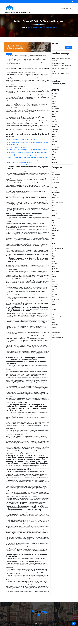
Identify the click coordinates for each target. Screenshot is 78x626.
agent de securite (56, 174)
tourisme (54, 330)
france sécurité (55, 251)
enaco (53, 240)
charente (54, 195)
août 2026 (54, 93)
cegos (53, 194)
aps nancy (54, 187)
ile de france (55, 268)
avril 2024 (54, 139)
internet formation (56, 271)
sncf (53, 314)
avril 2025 (54, 119)
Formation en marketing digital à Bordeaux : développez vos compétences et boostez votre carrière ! (27, 69)
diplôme (54, 228)
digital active (55, 227)
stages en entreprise (39, 62)
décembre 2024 (55, 126)
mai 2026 (54, 98)
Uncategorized (55, 334)
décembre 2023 (55, 146)
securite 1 (54, 309)
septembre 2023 (55, 151)
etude (53, 243)
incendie (54, 269)
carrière (36, 55)
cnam (53, 205)
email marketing (37, 56)
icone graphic (55, 264)
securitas (54, 306)
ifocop (53, 266)
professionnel (55, 297)
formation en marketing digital (34, 58)
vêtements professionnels (57, 337)
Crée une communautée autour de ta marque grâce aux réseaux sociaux (22, 164)
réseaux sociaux (32, 62)
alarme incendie (55, 177)
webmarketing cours (56, 339)
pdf (53, 292)
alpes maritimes (55, 182)
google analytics (20, 59)
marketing (20, 53)
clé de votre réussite (42, 55)
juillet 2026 (54, 95)
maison (54, 281)
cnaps (53, 207)
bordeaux (33, 55)
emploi (53, 236)
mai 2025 (54, 118)
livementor (54, 278)
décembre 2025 (55, 106)
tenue (53, 329)
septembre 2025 (55, 111)
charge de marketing (56, 199)
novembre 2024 (55, 128)
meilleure (54, 291)
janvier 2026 (54, 105)
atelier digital (55, 190)
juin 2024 (54, 136)
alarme (53, 175)
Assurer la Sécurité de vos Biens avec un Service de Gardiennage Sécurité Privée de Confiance (61, 58)
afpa (53, 171)
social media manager (57, 316)
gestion (54, 256)
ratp (53, 301)
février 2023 (54, 162)
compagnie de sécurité (57, 213)
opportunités (13, 60)
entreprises (43, 56)
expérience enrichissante (16, 58)
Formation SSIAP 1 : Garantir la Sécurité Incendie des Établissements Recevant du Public (61, 70)
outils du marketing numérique (21, 60)
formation (54, 245)
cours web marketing (56, 217)
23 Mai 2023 (9, 53)
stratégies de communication (15, 63)
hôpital (54, 261)
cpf (53, 220)
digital (28, 56)
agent (53, 172)
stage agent (54, 322)
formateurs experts (24, 58)
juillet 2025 (54, 114)
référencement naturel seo (24, 62)
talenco (54, 327)
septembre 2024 (55, 131)
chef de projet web (56, 203)
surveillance (55, 324)
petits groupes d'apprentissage (34, 60)
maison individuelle (56, 283)
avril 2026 (54, 100)
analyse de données (27, 55)
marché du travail (39, 59)
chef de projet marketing (57, 202)
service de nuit (55, 311)
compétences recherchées (11, 56)
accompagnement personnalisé (13, 55)
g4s (53, 253)
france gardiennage (56, 250)
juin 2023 (54, 156)
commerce (54, 210)
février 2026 (54, 103)
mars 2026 (54, 101)
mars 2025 (54, 121)
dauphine (54, 225)
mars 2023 (54, 161)
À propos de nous (64, 8)
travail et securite (56, 332)
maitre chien (55, 284)
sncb (53, 312)
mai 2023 (54, 157)
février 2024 (54, 142)
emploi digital (55, 238)
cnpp (53, 208)
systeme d (54, 325)
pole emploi (54, 294)
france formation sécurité (57, 248)
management (55, 286)
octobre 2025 (55, 109)
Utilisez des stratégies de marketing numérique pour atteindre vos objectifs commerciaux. (25, 141)
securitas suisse (55, 307)
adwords (21, 55)
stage (53, 321)
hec (53, 260)
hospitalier (54, 263)
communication (55, 212)
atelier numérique (56, 192)
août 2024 (54, 133)
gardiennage (55, 255)
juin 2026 (54, 96)
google (53, 258)
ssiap (53, 317)
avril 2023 (54, 159)
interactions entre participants (30, 59)
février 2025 (54, 123)
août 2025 (54, 113)
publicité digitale (55, 299)
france (53, 246)
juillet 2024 (54, 134)
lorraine (54, 279)
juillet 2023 (54, 154)
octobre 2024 (55, 129)
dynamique (32, 56)
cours (53, 215)
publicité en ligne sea (15, 62)
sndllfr (15, 53)
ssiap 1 (53, 319)
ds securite (54, 231)
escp (53, 241)
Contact (70, 8)
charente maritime (56, 197)
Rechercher (55, 43)
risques (53, 302)
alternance (54, 184)
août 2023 (54, 152)
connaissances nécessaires (22, 56)
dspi (53, 233)
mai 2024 (54, 137)
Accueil (23, 27)
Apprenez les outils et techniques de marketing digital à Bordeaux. (21, 139)
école (53, 235)
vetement (54, 335)
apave (53, 185)
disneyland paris (55, 230)
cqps (53, 223)
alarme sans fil (55, 180)
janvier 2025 (54, 124)
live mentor (54, 276)
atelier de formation (56, 189)
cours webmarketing (56, 218)
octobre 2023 (55, 149)
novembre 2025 (55, 108)
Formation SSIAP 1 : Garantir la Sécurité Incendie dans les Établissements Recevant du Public (61, 75)
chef (53, 200)
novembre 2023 (55, 147)
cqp (53, 222)
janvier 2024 (54, 144)
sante (53, 304)
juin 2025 (54, 116)
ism (53, 273)
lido (53, 274)
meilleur (54, 289)
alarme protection (56, 179)
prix (53, 296)
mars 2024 (54, 141)
